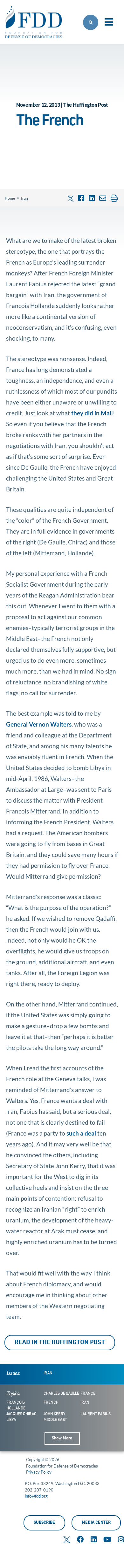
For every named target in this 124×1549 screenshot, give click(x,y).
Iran (24, 198)
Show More (62, 1439)
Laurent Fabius (95, 1414)
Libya (11, 1420)
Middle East (55, 1420)
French (51, 1403)
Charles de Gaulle (61, 1394)
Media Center (96, 1523)
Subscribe (44, 1523)
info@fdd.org (36, 1496)
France (87, 1394)
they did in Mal (90, 413)
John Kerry (54, 1414)
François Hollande (15, 1405)
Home (10, 198)
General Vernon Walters (39, 724)
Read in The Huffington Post (60, 1343)
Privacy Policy (39, 1472)
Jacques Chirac (21, 1414)
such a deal (80, 1133)
